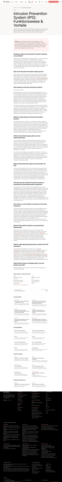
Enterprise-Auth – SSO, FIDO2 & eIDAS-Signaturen (10, 425)
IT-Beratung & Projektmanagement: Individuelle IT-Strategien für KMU (29, 445)
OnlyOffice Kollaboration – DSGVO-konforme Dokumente (11, 434)
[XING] (8, 400)
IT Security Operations (35, 393)
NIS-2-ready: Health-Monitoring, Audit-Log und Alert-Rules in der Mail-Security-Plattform (16, 469)
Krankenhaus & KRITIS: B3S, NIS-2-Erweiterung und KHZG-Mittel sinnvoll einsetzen (15, 468)
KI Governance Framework (50, 470)
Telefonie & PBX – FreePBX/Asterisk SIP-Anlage (29, 440)
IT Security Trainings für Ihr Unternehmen (9, 448)
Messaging (19, 404)
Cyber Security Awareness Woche (46, 445)
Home (12, 1)
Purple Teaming (48, 466)
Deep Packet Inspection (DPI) (18, 277)
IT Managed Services (35, 407)
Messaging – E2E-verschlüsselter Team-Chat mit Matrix (30, 431)
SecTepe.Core (20, 393)
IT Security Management (36, 400)
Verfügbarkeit (16, 251)
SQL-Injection (27, 254)
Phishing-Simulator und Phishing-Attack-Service (48, 453)
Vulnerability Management (36, 471)
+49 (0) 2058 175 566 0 (27, 480)
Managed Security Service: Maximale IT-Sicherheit (29, 453)
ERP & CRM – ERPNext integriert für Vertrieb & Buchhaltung (29, 430)
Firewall (33, 278)
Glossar (19, 7)
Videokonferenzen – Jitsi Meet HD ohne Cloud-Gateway (30, 441)
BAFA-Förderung (30, 2)
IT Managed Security (35, 410)
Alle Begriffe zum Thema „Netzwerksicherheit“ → (21, 284)
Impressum (51, 481)
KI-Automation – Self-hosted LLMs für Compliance (10, 431)
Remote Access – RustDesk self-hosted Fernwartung (30, 436)
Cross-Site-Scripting (35, 254)
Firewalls (15, 154)
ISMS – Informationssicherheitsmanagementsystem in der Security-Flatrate (11, 447)
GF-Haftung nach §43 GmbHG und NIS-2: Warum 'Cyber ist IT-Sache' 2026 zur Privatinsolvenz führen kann (15, 464)
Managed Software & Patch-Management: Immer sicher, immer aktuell (30, 455)
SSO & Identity (20, 410)
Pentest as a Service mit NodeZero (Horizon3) (48, 428)
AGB (58, 481)
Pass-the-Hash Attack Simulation (51, 471)
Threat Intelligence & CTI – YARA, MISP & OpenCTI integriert (11, 438)
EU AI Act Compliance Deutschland (37, 465)
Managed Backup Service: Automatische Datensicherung (30, 449)
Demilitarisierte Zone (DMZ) (36, 277)
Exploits (15, 255)
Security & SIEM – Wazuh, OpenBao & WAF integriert (30, 437)
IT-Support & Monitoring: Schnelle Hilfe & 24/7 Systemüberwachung (29, 448)
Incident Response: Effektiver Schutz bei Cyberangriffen (49, 425)
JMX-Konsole (34, 466)
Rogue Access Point (17, 283)
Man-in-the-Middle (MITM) (36, 280)
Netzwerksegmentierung (35, 281)
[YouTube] (6, 400)
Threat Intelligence (20, 400)
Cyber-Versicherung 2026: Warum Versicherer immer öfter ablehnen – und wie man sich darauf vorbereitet (16, 467)
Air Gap (47, 465)
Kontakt (46, 1)
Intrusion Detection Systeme (42, 78)
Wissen (36, 1)
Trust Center (19, 399)
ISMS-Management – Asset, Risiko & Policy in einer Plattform (11, 430)
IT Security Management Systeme (46, 451)
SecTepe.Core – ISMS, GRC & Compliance (47, 456)
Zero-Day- (45, 254)
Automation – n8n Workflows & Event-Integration (29, 425)
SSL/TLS (33, 283)
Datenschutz (55, 481)
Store (42, 1)
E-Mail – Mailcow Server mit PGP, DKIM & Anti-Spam (30, 428)
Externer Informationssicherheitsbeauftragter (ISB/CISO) (11, 445)
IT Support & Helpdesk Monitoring (37, 416)
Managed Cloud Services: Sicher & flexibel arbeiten (30, 450)
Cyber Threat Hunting (35, 469)
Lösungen (16, 1)
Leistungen (21, 1)
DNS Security (16, 278)
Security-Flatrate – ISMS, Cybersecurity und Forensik (49, 457)
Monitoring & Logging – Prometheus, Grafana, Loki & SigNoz (30, 433)
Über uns (39, 2)
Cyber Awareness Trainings (36, 405)
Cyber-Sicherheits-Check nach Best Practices (48, 446)
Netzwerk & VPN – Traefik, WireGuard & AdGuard (29, 435)
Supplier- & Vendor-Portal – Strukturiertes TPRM (10, 436)
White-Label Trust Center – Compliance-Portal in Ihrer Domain (11, 440)
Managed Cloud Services (35, 414)
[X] (11, 400)
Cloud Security (48, 469)
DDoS (39, 250)
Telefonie (19, 408)
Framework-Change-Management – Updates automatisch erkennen (12, 427)
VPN (35, 191)
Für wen (25, 2)
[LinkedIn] (4, 400)
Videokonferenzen (20, 407)
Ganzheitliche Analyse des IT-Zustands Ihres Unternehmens (47, 448)
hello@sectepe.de (45, 480)
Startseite (15, 7)
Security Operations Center (36, 396)
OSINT (33, 470)
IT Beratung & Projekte (35, 417)
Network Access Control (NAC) (18, 281)
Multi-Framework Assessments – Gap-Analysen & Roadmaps (10, 433)
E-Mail (18, 405)
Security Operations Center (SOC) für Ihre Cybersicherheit (49, 429)
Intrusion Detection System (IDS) (18, 280)
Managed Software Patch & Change (37, 413)
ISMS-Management (20, 396)
